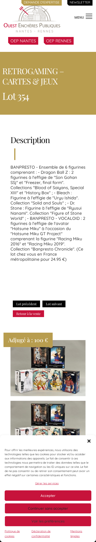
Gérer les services (47, 483)
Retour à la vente (28, 313)
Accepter (48, 495)
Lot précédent (26, 304)
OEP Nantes (23, 40)
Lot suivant (54, 304)
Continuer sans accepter (48, 508)
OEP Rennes (58, 40)
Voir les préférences (48, 521)
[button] (89, 441)
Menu (80, 17)
